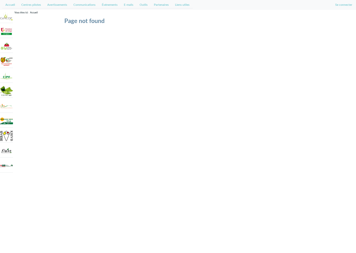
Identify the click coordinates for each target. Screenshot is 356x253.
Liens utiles (182, 4)
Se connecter (343, 4)
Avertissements (57, 4)
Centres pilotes (31, 4)
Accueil (10, 4)
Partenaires (161, 4)
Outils (144, 4)
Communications (84, 4)
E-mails (128, 4)
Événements (110, 4)
